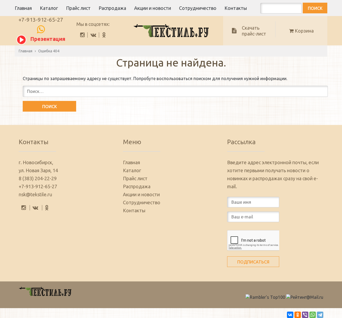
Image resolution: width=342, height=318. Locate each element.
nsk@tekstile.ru (35, 194)
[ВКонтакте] (290, 315)
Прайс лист (78, 8)
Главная (23, 8)
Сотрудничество (197, 8)
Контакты (235, 8)
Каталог (49, 8)
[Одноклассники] (297, 315)
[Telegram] (320, 315)
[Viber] (305, 315)
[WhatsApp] (312, 315)
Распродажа (112, 8)
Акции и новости (152, 8)
